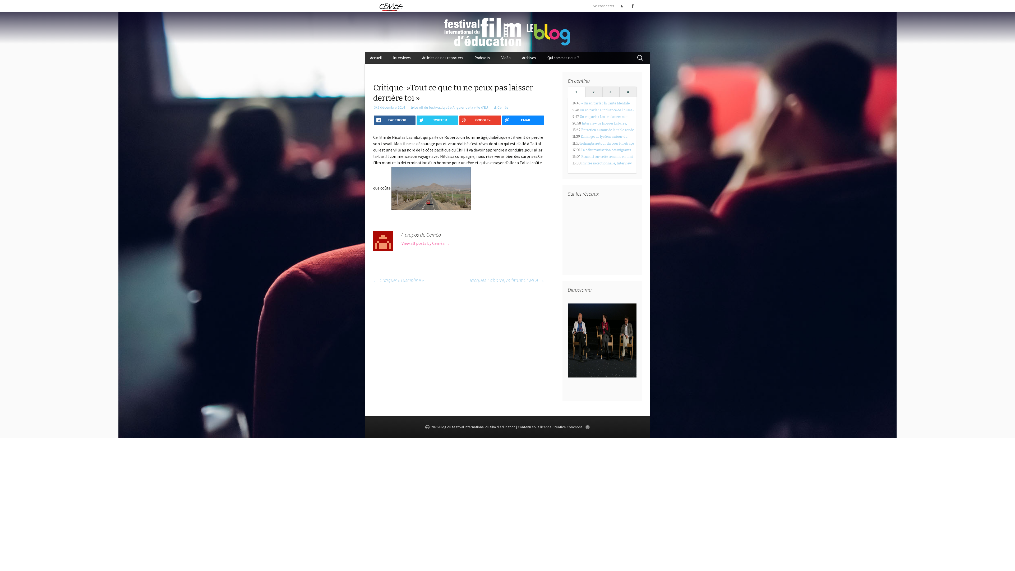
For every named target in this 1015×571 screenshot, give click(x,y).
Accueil (376, 57)
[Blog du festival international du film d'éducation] (507, 31)
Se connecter (603, 5)
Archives (529, 57)
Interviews (402, 57)
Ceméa (503, 107)
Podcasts (482, 57)
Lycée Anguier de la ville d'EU (465, 107)
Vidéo (506, 57)
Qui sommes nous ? (563, 57)
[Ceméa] (391, 5)
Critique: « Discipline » (398, 280)
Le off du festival (427, 107)
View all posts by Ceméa (426, 243)
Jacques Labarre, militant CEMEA (507, 280)
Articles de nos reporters (442, 57)
